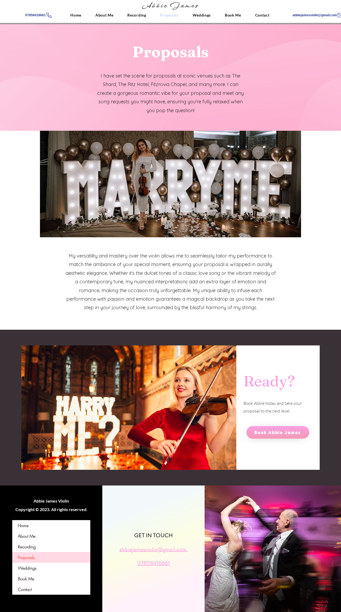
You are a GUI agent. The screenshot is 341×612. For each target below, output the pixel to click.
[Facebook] (329, 300)
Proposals (26, 557)
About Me (26, 536)
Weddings (27, 568)
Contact (25, 589)
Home (23, 525)
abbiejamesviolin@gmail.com (153, 549)
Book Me (26, 579)
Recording (27, 547)
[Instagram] (329, 312)
